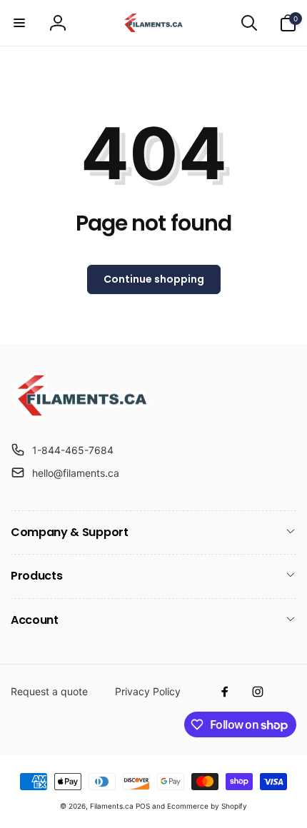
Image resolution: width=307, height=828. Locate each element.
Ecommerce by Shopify (207, 806)
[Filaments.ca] (82, 415)
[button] (19, 23)
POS (143, 806)
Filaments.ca (112, 806)
